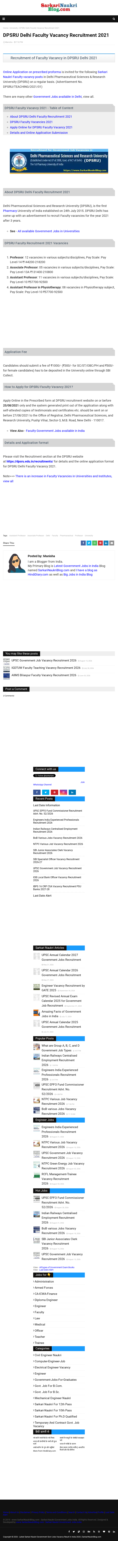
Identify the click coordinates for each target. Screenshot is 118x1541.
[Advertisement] (59, 321)
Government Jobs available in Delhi (57, 96)
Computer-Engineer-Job (50, 1361)
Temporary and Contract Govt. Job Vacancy (56, 1424)
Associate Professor (36, 536)
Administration (44, 1281)
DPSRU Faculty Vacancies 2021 (31, 122)
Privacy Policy (38, 1512)
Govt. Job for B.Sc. (47, 1392)
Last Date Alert (46, 1270)
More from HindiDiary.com (44, 1451)
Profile (101, 1512)
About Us (14, 1512)
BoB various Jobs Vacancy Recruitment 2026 (57, 837)
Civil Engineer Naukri (48, 1355)
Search (71, 1512)
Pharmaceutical (66, 536)
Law (37, 1318)
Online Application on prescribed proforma (32, 72)
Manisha (8, 42)
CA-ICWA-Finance (46, 1294)
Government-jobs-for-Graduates (56, 1379)
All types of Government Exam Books (56, 1267)
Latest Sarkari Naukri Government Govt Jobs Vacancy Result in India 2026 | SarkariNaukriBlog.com (60, 1537)
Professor (79, 536)
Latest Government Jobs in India (76, 566)
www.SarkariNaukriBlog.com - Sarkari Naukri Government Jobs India (49, 1522)
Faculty (55, 536)
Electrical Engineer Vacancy (52, 1367)
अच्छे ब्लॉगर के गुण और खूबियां (43, 1447)
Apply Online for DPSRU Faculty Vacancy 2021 (41, 127)
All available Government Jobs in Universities (49, 231)
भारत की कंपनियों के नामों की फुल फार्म (45, 1442)
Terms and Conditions (56, 1512)
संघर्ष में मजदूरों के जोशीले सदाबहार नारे (72, 1439)
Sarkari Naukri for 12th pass (53, 1404)
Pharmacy (10, 211)
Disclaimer (25, 1512)
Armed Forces (44, 1287)
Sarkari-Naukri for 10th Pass (53, 1410)
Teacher (40, 1337)
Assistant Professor (17, 536)
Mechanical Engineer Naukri (53, 1398)
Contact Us (81, 1512)
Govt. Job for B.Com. (49, 1386)
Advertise (92, 1512)
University (89, 536)
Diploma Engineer (46, 1300)
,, (33, 959)
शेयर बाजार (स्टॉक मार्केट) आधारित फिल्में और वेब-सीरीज (72, 1448)
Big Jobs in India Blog (77, 574)
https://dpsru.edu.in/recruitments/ (30, 461)
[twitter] (45, 792)
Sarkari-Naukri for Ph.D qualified (56, 1416)
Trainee (39, 1343)
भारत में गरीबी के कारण (68, 1444)
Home (6, 1512)
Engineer (40, 1306)
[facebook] (37, 792)
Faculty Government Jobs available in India (55, 431)
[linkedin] (72, 792)
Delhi (48, 536)
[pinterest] (54, 792)
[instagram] (63, 792)
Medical (40, 1324)
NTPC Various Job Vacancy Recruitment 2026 (58, 844)
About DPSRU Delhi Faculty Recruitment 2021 (41, 116)
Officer (39, 1330)
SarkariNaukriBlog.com (53, 570)
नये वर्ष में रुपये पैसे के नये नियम (43, 1438)
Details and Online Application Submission (39, 133)
